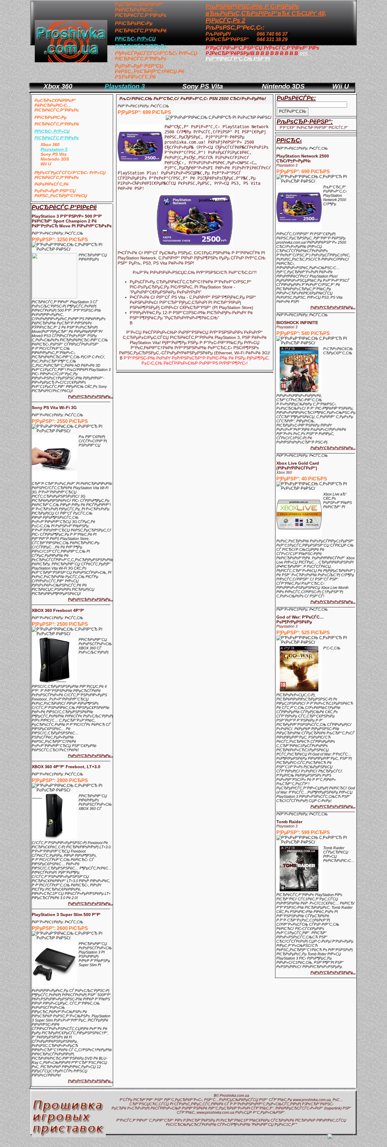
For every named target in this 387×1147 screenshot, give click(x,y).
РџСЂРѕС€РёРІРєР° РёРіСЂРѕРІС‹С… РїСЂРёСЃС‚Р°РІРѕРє (141, 10)
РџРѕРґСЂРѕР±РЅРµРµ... (90, 397)
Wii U (340, 86)
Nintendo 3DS (283, 86)
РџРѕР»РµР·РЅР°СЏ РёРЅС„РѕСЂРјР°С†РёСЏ (60, 193)
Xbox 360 (58, 86)
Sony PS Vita (202, 86)
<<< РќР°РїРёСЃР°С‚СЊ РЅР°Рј (256, 56)
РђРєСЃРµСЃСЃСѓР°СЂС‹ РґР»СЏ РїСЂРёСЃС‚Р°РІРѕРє (156, 56)
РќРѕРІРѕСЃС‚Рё (51, 184)
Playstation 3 (125, 86)
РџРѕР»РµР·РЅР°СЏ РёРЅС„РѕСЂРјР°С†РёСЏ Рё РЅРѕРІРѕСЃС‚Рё (149, 71)
